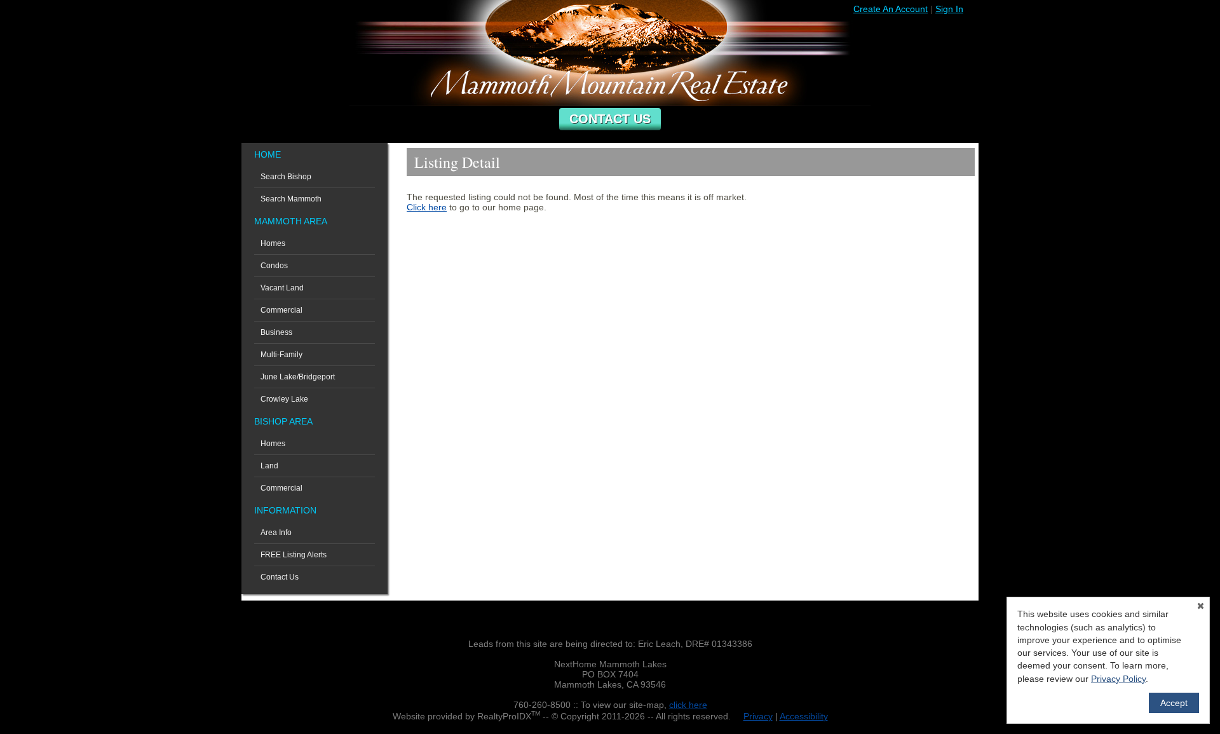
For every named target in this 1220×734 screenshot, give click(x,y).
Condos (274, 265)
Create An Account (890, 9)
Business (276, 332)
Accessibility (804, 716)
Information (285, 510)
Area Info (276, 532)
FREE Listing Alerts (294, 554)
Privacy (758, 716)
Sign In (949, 9)
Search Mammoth (291, 198)
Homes (273, 243)
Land (269, 465)
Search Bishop (286, 176)
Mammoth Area (290, 221)
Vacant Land (282, 287)
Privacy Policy (1118, 679)
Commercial (281, 310)
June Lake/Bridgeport (298, 376)
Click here (427, 207)
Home (267, 154)
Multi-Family (281, 354)
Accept (1174, 703)
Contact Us (610, 119)
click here (688, 705)
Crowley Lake (284, 399)
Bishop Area (283, 421)
